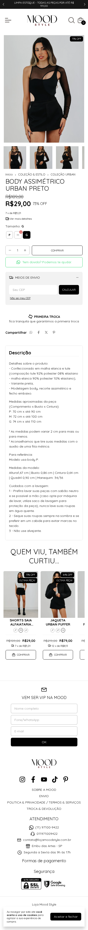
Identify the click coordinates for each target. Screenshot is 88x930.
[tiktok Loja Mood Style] (55, 779)
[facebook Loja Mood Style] (33, 779)
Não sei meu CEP (20, 298)
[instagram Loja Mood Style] (22, 779)
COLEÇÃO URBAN (63, 174)
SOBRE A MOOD (44, 790)
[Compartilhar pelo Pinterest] (54, 332)
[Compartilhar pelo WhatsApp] (31, 332)
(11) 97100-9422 (47, 827)
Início (9, 174)
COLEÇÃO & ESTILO (31, 174)
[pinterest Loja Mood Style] (66, 779)
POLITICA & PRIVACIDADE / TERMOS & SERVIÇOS (44, 802)
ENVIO (44, 796)
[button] (44, 262)
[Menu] (9, 20)
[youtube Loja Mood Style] (44, 779)
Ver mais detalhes (20, 218)
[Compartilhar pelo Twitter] (46, 332)
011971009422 (47, 834)
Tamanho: (14, 226)
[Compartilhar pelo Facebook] (38, 332)
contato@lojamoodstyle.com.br (47, 840)
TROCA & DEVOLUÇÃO (44, 809)
